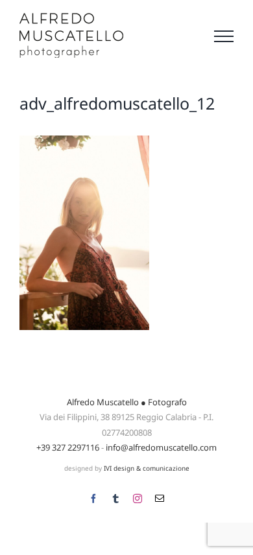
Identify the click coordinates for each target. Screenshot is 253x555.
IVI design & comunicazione (146, 468)
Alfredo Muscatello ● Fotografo (127, 402)
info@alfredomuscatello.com (161, 447)
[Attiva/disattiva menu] (224, 36)
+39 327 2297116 (67, 447)
